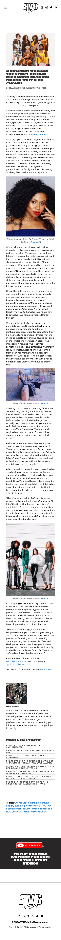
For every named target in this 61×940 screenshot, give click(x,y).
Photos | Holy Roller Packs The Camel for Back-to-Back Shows (28, 778)
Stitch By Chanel (37, 134)
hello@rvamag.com (38, 922)
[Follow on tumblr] (28, 915)
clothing (34, 802)
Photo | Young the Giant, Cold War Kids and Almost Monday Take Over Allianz (29, 762)
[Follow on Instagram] (42, 7)
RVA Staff (14, 88)
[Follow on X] (23, 915)
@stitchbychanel (15, 664)
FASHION (40, 88)
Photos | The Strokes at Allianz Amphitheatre (25, 757)
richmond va (33, 805)
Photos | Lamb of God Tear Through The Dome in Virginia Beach (30, 772)
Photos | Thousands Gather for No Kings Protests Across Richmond (27, 783)
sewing (26, 808)
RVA (43, 805)
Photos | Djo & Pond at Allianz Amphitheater (24, 746)
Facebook (35, 242)
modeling (19, 805)
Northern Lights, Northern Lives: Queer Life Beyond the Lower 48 (30, 767)
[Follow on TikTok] (51, 7)
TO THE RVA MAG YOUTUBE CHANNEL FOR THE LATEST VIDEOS (30, 858)
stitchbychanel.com (16, 661)
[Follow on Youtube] (55, 7)
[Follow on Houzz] (46, 7)
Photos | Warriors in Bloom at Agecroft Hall (30, 751)
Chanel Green (21, 802)
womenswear (38, 811)
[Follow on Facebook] (19, 915)
